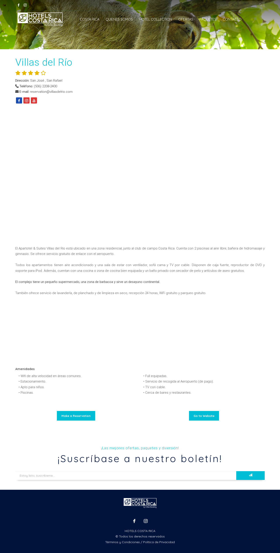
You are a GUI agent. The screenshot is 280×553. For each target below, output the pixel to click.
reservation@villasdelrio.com (51, 92)
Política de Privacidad (159, 542)
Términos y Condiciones (122, 542)
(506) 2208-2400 (45, 86)
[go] (260, 4)
